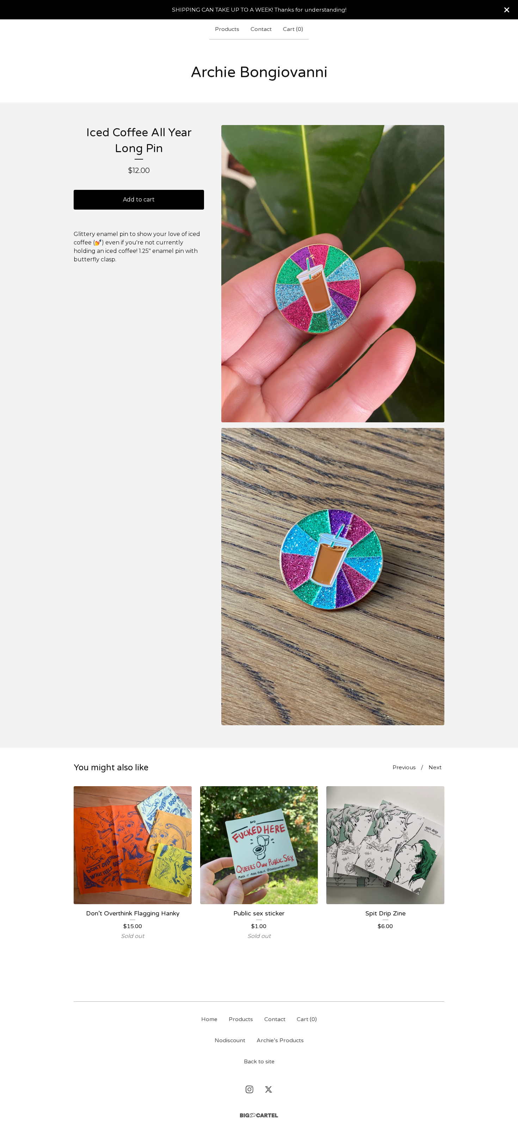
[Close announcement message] (506, 9)
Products (227, 29)
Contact (261, 29)
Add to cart (139, 199)
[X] (268, 1089)
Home (209, 1019)
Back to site (259, 1061)
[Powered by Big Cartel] (259, 1115)
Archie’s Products (280, 1040)
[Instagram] (249, 1089)
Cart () (293, 29)
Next (435, 767)
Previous (404, 767)
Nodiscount (230, 1040)
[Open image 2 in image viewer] (332, 576)
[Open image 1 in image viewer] (332, 273)
